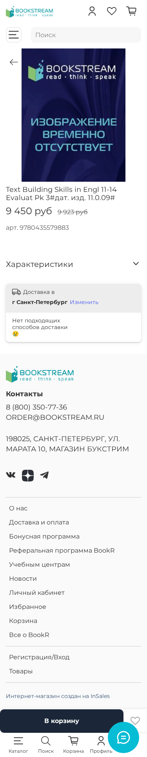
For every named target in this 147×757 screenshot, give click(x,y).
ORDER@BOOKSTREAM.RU (55, 417)
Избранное (27, 606)
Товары (21, 671)
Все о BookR (29, 635)
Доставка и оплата (39, 522)
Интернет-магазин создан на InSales (58, 696)
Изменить (84, 302)
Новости (23, 578)
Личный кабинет (37, 592)
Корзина (23, 621)
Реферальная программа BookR (62, 550)
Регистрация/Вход (39, 657)
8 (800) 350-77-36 (36, 407)
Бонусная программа (44, 536)
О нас (18, 508)
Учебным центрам (39, 564)
